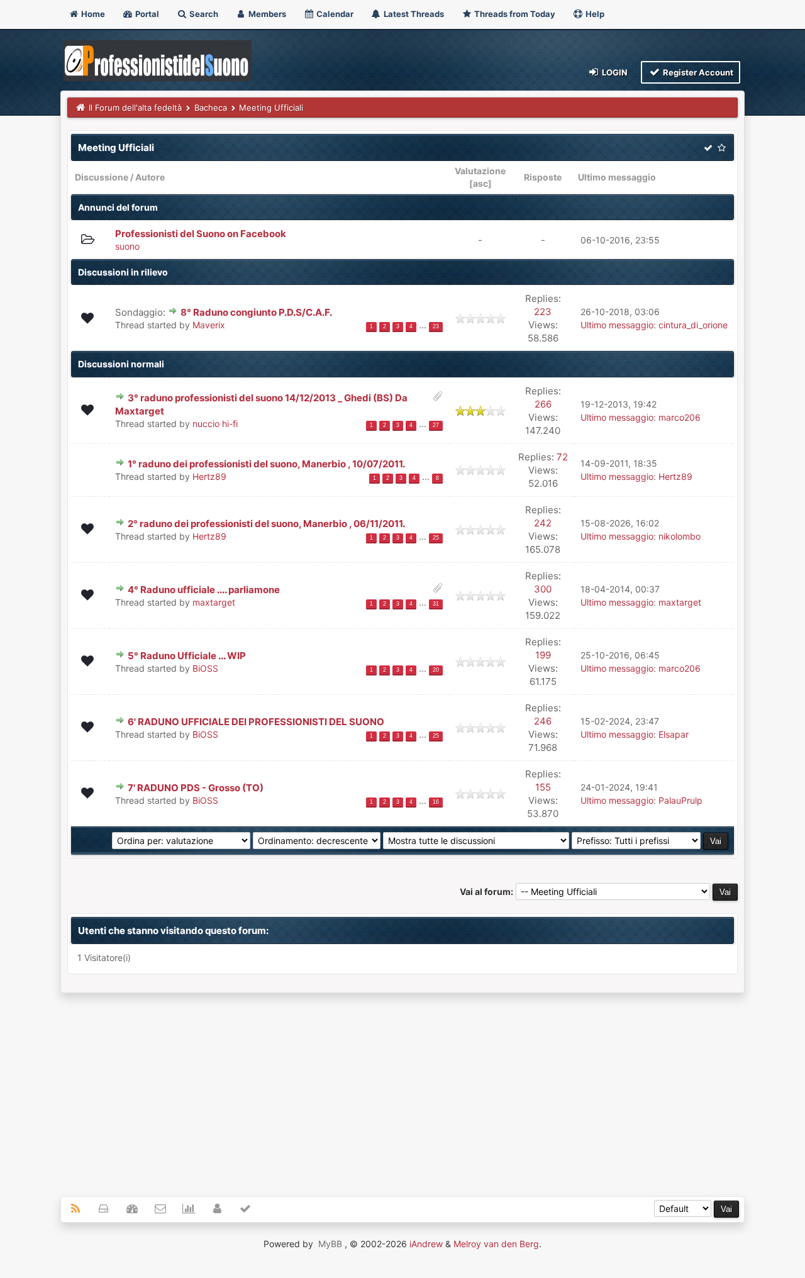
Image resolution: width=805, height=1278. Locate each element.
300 (543, 589)
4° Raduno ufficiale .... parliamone (204, 590)
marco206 (679, 417)
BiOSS (205, 668)
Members (266, 14)
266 (543, 404)
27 (436, 425)
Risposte (543, 177)
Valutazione (480, 170)
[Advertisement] (402, 1087)
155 (543, 787)
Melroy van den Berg (496, 1243)
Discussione (101, 177)
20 (436, 670)
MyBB (330, 1243)
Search (202, 14)
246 (543, 721)
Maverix (208, 325)
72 (562, 457)
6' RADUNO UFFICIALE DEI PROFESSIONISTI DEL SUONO (256, 722)
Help (594, 14)
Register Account (697, 72)
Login (614, 72)
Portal (146, 14)
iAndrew (426, 1243)
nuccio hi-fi (215, 423)
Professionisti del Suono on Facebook (200, 234)
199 (543, 655)
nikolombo (679, 536)
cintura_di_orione (693, 325)
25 (436, 538)
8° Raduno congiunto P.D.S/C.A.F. (256, 312)
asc (480, 183)
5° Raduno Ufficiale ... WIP (187, 656)
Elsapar (673, 734)
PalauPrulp (680, 800)
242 (543, 523)
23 (436, 326)
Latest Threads (413, 14)
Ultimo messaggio (617, 177)
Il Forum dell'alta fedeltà (135, 108)
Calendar (333, 14)
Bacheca (210, 108)
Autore (150, 177)
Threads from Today (513, 14)
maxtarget (213, 602)
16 (436, 802)
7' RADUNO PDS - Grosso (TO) (196, 788)
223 (543, 312)
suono (127, 246)
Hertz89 (209, 476)
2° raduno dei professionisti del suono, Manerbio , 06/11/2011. (266, 524)
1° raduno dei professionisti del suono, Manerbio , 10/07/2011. (266, 464)
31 (436, 604)
